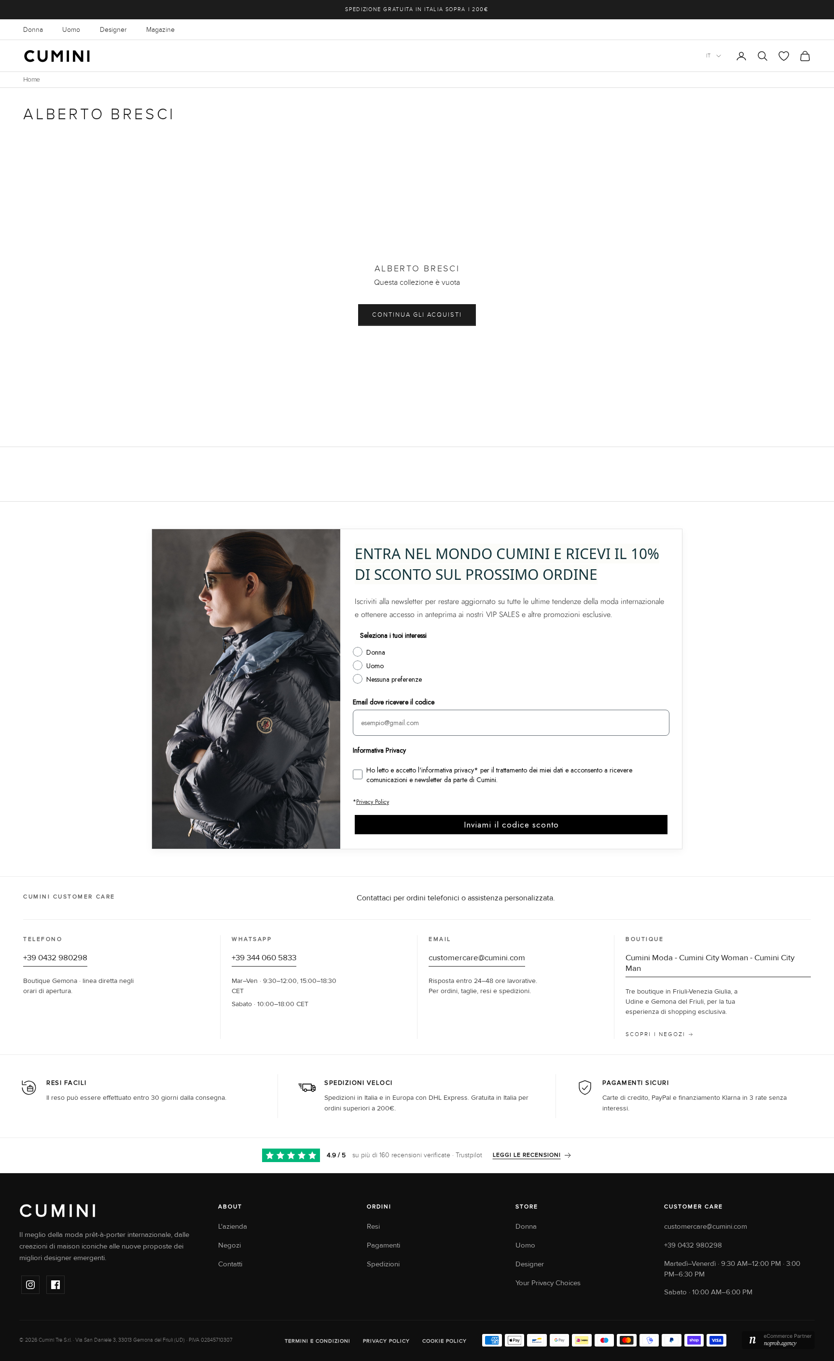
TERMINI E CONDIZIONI (317, 1341)
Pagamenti (383, 1245)
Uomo (71, 30)
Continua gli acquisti (417, 315)
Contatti (230, 1264)
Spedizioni (383, 1264)
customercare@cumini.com (477, 958)
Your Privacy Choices (548, 1283)
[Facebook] (55, 1285)
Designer (113, 30)
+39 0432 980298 (55, 958)
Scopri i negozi (655, 1034)
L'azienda (232, 1226)
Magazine (160, 30)
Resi (373, 1226)
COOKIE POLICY (444, 1341)
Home (31, 79)
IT (708, 56)
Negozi (229, 1245)
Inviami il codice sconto (511, 824)
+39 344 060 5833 (264, 958)
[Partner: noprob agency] (778, 1340)
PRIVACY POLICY (386, 1341)
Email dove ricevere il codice (393, 702)
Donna (33, 30)
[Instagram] (30, 1285)
